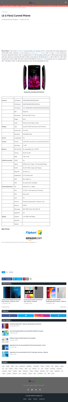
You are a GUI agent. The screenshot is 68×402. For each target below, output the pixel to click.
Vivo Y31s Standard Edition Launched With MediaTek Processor (26, 331)
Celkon (42, 366)
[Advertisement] (34, 36)
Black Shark (22, 366)
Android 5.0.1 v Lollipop (37, 53)
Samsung (42, 371)
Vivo (20, 373)
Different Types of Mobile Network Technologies (23, 338)
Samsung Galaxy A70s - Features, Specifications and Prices (25, 324)
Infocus (21, 368)
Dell (52, 366)
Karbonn (34, 368)
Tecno (3, 373)
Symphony (57, 371)
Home (3, 12)
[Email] (27, 279)
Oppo (20, 371)
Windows (25, 373)
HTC (6, 368)
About (29, 399)
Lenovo (46, 368)
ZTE (45, 373)
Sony (47, 371)
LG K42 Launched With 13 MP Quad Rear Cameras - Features (33, 300)
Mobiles (11, 272)
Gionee (56, 366)
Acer (3, 366)
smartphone (20, 51)
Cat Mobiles (36, 366)
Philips (31, 371)
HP (3, 368)
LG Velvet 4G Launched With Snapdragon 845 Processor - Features (56, 300)
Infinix (16, 368)
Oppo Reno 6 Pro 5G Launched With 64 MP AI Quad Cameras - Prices (28, 345)
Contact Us (42, 399)
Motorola (4, 371)
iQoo (53, 373)
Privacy (35, 399)
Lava (42, 368)
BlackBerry (29, 366)
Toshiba (9, 373)
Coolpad (48, 366)
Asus (17, 366)
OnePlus (15, 371)
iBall (49, 373)
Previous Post (5, 307)
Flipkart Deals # (19, 7)
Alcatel (7, 366)
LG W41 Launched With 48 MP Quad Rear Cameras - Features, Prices (11, 300)
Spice (51, 371)
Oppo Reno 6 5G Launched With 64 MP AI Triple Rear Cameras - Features (29, 352)
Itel (30, 368)
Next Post (63, 307)
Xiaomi (30, 373)
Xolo (35, 373)
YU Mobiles (40, 373)
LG (6, 12)
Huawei (11, 368)
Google (61, 366)
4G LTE (43, 59)
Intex (26, 368)
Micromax (52, 368)
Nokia (9, 371)
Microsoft (59, 368)
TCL (62, 371)
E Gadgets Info (38, 395)
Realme (36, 371)
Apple (12, 366)
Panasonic (25, 371)
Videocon (15, 373)
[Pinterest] (24, 279)
